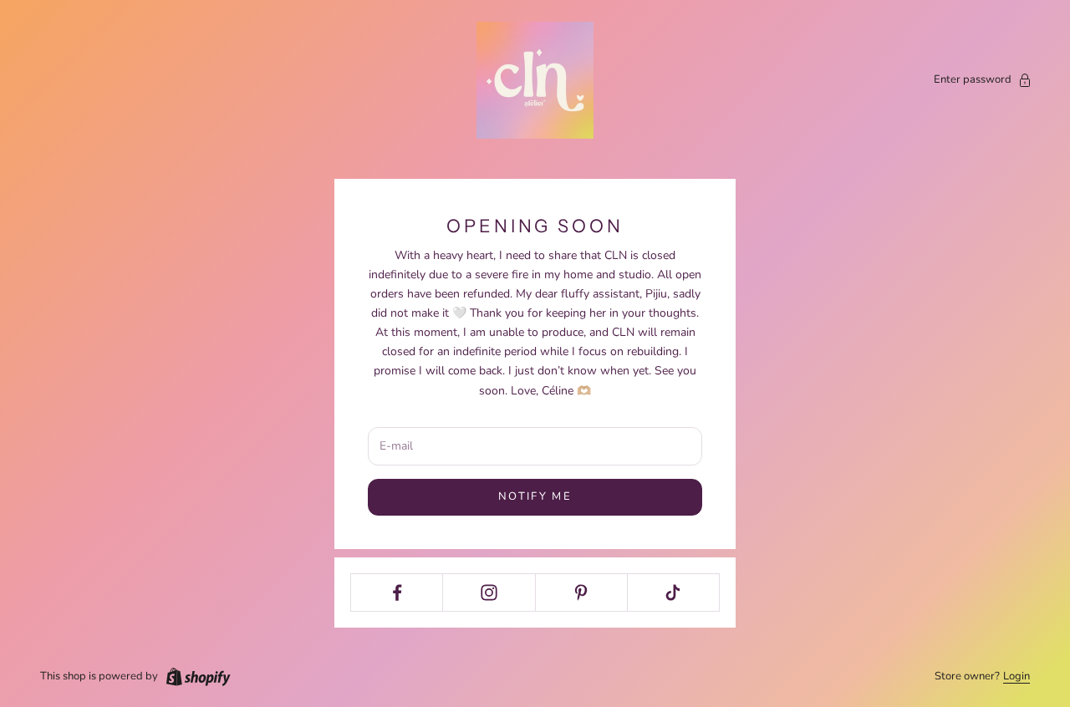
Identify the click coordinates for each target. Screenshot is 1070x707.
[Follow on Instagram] (488, 592)
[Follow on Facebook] (396, 592)
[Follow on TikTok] (673, 592)
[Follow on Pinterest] (581, 592)
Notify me (535, 496)
